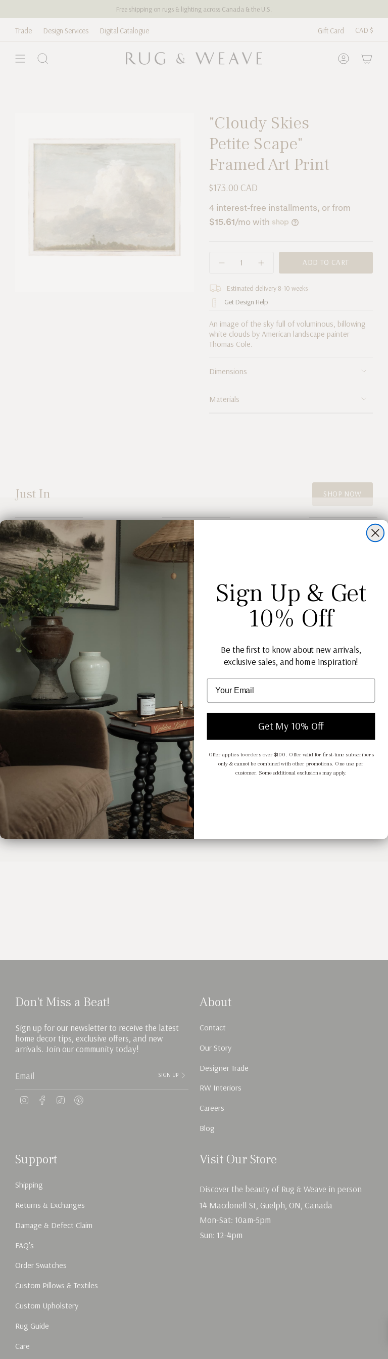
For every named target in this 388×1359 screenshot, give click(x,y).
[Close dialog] (375, 532)
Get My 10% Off (291, 726)
